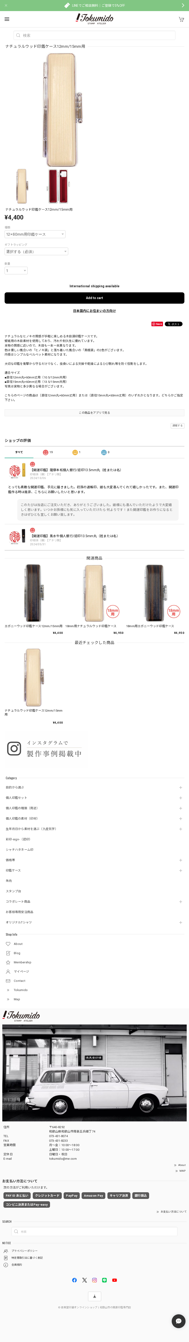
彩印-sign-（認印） (19, 839)
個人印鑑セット (16, 798)
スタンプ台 (13, 891)
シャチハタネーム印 (19, 849)
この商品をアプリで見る (94, 412)
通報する (177, 425)
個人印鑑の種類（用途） (22, 808)
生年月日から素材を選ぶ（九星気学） (32, 829)
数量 (7, 263)
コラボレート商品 (18, 901)
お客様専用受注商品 (19, 912)
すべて (19, 452)
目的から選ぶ (15, 787)
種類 (7, 227)
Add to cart (94, 298)
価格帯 (10, 860)
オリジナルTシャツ (19, 922)
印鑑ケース (13, 870)
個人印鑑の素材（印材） (22, 818)
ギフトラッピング (16, 244)
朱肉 (9, 881)
